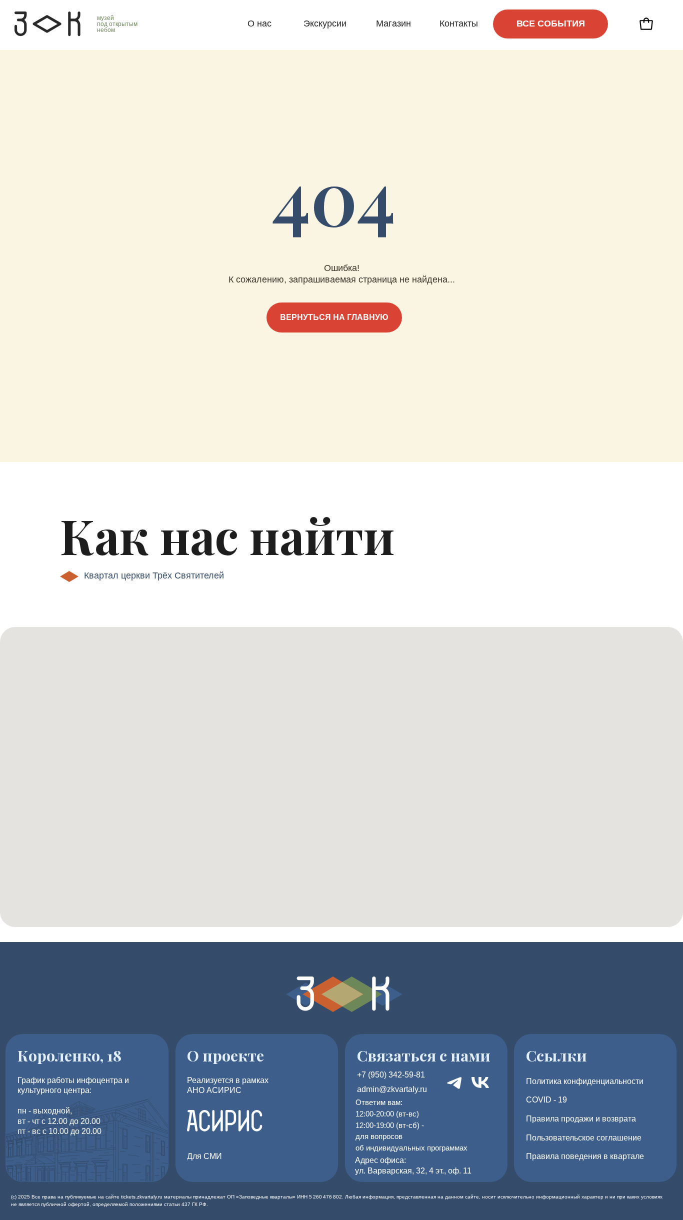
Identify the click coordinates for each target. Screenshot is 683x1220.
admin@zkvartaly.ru (392, 1089)
